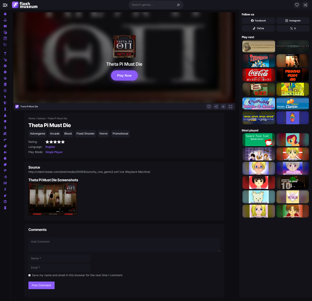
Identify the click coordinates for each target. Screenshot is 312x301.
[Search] (178, 5)
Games (41, 118)
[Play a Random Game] (305, 4)
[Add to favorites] (209, 106)
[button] (5, 5)
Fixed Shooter (86, 133)
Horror (103, 133)
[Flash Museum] (24, 5)
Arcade (54, 133)
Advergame (37, 133)
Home (31, 118)
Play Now (124, 75)
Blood (68, 133)
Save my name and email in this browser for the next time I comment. (77, 275)
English (50, 146)
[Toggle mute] (223, 106)
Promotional (120, 133)
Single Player (54, 152)
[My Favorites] (296, 4)
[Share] (216, 106)
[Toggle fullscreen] (230, 106)
